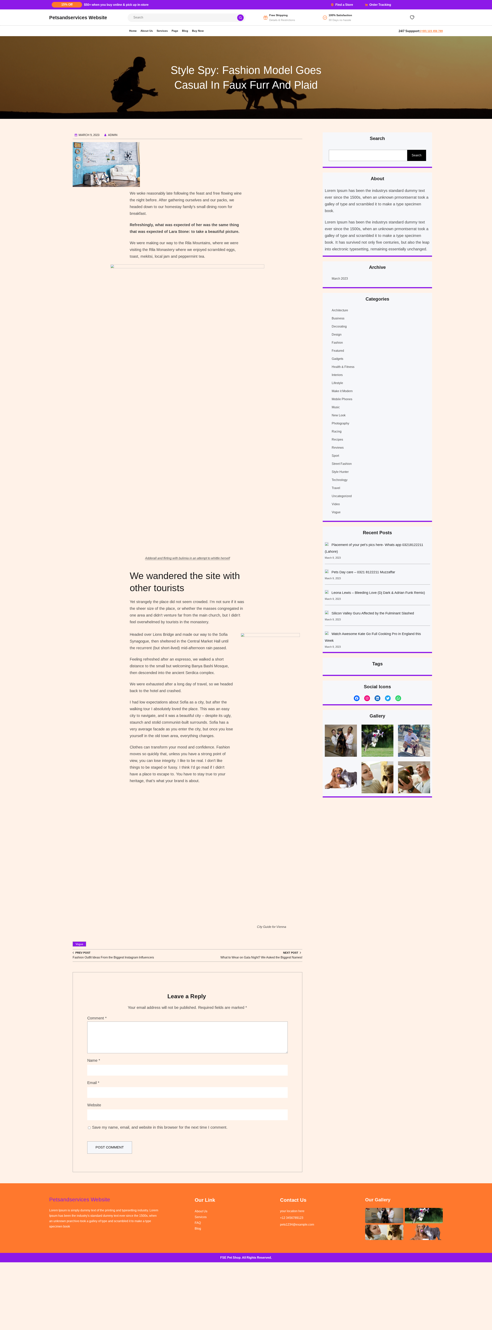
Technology (339, 480)
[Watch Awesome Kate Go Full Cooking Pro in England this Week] (327, 634)
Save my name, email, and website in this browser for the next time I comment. (160, 1127)
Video (336, 504)
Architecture (340, 310)
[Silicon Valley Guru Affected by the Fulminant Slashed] (327, 613)
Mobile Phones (342, 399)
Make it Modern (342, 391)
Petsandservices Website (78, 17)
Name (93, 1060)
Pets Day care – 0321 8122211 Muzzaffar (363, 572)
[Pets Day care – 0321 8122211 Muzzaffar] (327, 572)
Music (336, 407)
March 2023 (340, 278)
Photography (340, 423)
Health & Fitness (343, 366)
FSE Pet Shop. (230, 1257)
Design (337, 334)
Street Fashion (342, 463)
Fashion (337, 342)
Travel (336, 488)
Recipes (337, 439)
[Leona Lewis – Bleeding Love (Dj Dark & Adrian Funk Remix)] (327, 593)
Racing (337, 431)
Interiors (337, 375)
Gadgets (337, 358)
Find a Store (344, 4)
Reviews (338, 447)
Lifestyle (337, 383)
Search (416, 155)
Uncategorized (342, 496)
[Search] (240, 17)
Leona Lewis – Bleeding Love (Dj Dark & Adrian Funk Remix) (378, 593)
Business (338, 318)
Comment (97, 1018)
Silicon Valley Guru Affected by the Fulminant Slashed (373, 613)
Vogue (79, 944)
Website (94, 1105)
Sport (335, 455)
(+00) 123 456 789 (431, 30)
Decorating (339, 326)
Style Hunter (340, 471)
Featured (338, 350)
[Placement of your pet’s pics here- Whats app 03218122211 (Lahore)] (327, 545)
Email (93, 1083)
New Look (339, 415)
